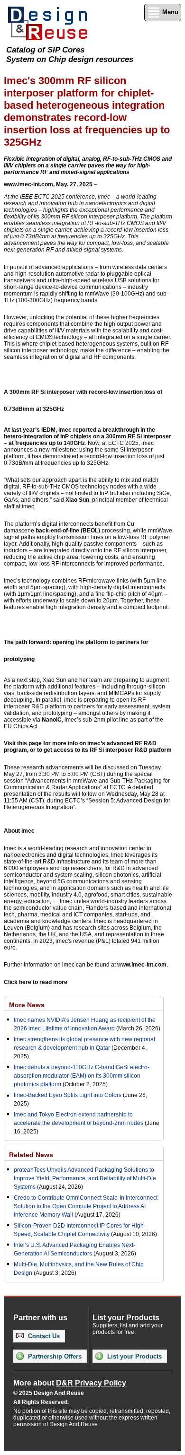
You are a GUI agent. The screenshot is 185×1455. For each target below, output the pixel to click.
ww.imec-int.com (143, 964)
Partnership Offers (54, 1356)
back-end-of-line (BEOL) (68, 530)
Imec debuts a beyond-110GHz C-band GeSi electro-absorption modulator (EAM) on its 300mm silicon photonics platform (81, 1076)
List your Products (133, 1356)
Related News (31, 1155)
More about (69, 1383)
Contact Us (43, 1336)
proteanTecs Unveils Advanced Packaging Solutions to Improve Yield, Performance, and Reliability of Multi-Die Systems (85, 1178)
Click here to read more (35, 982)
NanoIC (52, 719)
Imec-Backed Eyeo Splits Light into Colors (67, 1095)
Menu (169, 12)
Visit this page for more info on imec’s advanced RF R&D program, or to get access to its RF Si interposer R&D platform (88, 746)
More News (27, 1005)
